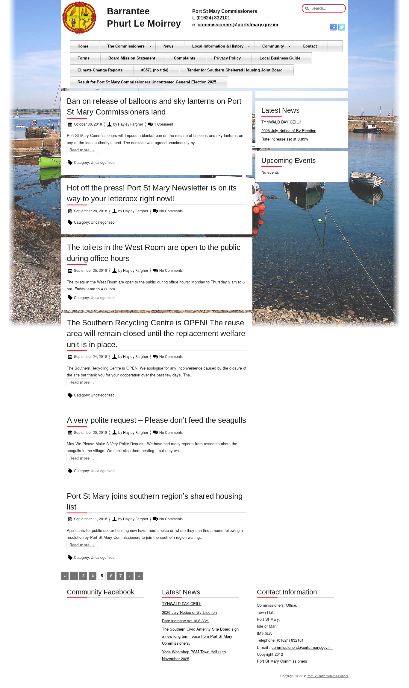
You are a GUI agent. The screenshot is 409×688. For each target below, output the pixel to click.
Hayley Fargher (130, 123)
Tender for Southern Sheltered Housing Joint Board (235, 70)
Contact (310, 46)
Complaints (184, 58)
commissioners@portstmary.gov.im (238, 24)
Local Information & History (217, 46)
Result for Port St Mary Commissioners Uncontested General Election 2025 (147, 82)
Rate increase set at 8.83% (285, 139)
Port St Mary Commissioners (282, 661)
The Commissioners (126, 46)
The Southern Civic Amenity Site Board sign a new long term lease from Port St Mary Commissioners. (200, 636)
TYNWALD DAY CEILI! (281, 122)
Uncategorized (103, 162)
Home (83, 46)
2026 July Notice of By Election (288, 130)
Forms (84, 58)
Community (273, 46)
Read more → (82, 150)
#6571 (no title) (154, 70)
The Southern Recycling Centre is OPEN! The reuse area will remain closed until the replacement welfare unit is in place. (156, 333)
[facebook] (333, 27)
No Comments (171, 210)
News (168, 46)
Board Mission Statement (131, 58)
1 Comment (163, 123)
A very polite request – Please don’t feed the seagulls (156, 420)
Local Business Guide (280, 58)
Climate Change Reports (100, 70)
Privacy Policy (227, 58)
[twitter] (341, 27)
